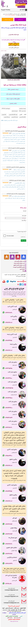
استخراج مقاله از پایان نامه (13, 94)
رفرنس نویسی (13, 103)
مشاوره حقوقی (9, 617)
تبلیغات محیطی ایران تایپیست (13, 80)
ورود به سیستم (7, 19)
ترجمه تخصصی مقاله (13, 89)
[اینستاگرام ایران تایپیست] (25, 284)
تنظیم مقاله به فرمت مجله (13, 99)
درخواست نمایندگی (3, 50)
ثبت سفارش (20, 19)
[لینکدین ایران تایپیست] (20, 284)
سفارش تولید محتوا (17, 617)
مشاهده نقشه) (9, 611)
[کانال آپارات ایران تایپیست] (18, 284)
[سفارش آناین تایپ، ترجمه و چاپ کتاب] (13, 45)
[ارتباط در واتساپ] (4, 313)
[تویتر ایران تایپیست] (23, 284)
